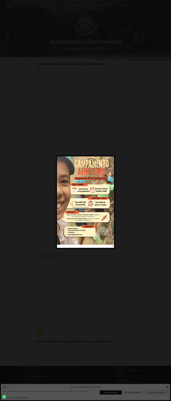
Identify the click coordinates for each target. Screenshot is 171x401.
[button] (167, 387)
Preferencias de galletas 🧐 (157, 392)
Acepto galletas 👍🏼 (110, 392)
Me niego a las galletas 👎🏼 (134, 392)
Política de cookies (8, 397)
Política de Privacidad (21, 397)
